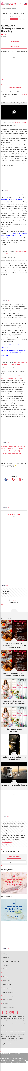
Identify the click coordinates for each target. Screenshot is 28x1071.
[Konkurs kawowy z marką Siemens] (14, 772)
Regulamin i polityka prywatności (11, 961)
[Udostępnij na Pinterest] (13, 479)
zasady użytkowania (11, 1040)
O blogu (5, 954)
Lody (17, 16)
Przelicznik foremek (8, 999)
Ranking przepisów (7, 988)
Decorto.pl (24, 94)
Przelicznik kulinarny (8, 996)
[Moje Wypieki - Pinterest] (13, 1012)
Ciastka (23, 13)
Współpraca (6, 965)
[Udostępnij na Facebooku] (5, 479)
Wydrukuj (13, 600)
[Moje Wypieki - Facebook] (2, 1012)
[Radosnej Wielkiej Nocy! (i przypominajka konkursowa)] (14, 688)
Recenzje (5, 973)
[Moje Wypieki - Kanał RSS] (17, 1012)
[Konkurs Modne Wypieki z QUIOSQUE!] (14, 716)
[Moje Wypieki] (8, 3)
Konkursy (6, 593)
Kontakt (5, 969)
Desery (11, 16)
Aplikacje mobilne (7, 984)
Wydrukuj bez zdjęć (14, 602)
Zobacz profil (14, 889)
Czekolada (22, 19)
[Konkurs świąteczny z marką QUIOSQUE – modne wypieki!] (14, 660)
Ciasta (5, 13)
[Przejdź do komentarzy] (20, 479)
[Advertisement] (14, 68)
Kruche (16, 13)
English (4, 34)
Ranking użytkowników (8, 992)
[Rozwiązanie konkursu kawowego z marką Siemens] (14, 744)
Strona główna (5, 51)
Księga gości (6, 1003)
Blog (13, 51)
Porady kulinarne (7, 980)
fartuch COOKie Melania (19, 122)
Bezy (10, 13)
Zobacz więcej (14, 19)
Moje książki (6, 957)
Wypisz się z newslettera (9, 1007)
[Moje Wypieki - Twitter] (10, 1012)
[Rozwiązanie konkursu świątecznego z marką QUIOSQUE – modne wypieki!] (14, 630)
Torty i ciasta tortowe (10, 19)
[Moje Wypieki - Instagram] (6, 1012)
